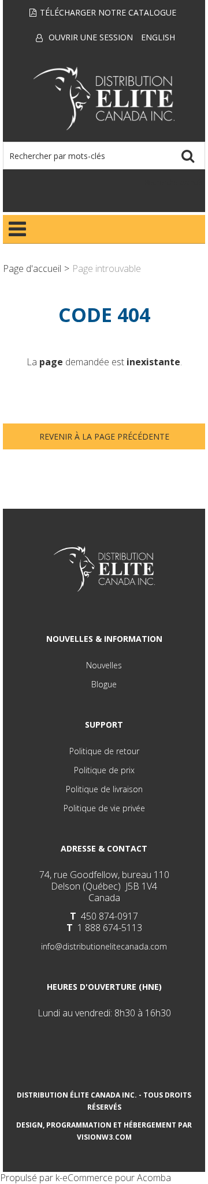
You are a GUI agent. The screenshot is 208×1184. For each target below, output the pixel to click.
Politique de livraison (104, 789)
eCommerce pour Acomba (116, 1177)
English (158, 37)
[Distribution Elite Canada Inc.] (104, 98)
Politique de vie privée (104, 808)
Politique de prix (104, 770)
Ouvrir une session (91, 37)
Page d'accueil (32, 268)
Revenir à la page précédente (104, 436)
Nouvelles (104, 665)
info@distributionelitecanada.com (104, 946)
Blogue (104, 684)
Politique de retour (104, 751)
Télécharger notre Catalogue (108, 12)
